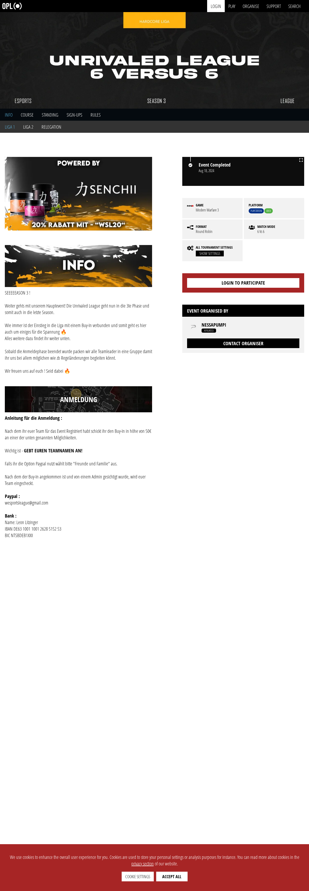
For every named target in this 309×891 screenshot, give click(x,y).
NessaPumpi (214, 325)
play (231, 6)
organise (251, 6)
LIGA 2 (28, 127)
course (27, 115)
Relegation (51, 127)
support (274, 6)
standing (50, 115)
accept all (171, 876)
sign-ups (74, 115)
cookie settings (137, 876)
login (216, 6)
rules (96, 115)
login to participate (243, 283)
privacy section (142, 863)
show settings (209, 253)
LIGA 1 (10, 127)
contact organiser (243, 343)
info (9, 115)
